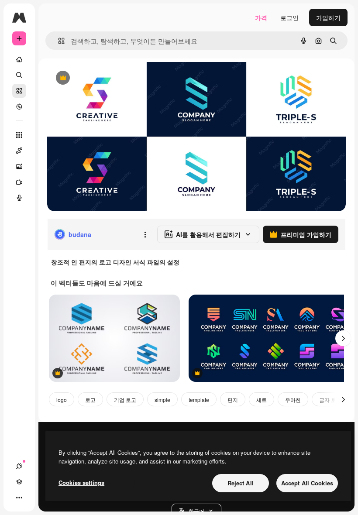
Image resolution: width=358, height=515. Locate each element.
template (199, 399)
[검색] (19, 75)
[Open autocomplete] (58, 41)
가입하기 (328, 17)
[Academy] (19, 482)
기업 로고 (125, 399)
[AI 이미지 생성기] (19, 166)
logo (61, 399)
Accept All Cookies (307, 483)
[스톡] (19, 91)
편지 (232, 399)
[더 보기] (19, 498)
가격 (261, 17)
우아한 (293, 399)
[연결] (19, 466)
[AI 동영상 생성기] (19, 182)
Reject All (240, 483)
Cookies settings (81, 482)
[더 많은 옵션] (145, 234)
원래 (97, 78)
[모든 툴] (19, 135)
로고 (90, 399)
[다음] (343, 338)
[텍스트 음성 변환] (19, 198)
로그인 (289, 17)
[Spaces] (19, 151)
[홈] (19, 59)
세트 (261, 399)
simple (162, 399)
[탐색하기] (19, 106)
